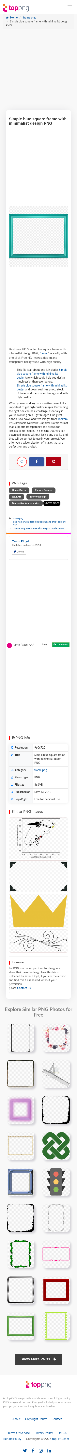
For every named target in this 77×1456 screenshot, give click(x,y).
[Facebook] (36, 461)
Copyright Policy (36, 1419)
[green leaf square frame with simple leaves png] (20, 1253)
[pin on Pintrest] (29, 1029)
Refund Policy (12, 1438)
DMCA (62, 1433)
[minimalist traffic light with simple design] (56, 1181)
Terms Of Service (19, 1433)
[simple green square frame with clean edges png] (20, 1325)
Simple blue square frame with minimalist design (42, 374)
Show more (51, 503)
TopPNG (63, 419)
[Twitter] (25, 1451)
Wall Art (16, 496)
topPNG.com (60, 1438)
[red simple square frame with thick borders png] (56, 1289)
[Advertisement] (38, 71)
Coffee (20, 552)
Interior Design (38, 496)
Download (62, 644)
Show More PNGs (36, 1359)
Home (13, 17)
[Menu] (70, 7)
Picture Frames (43, 490)
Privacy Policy (44, 1433)
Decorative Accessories (25, 503)
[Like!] (22, 462)
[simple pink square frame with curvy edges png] (56, 1253)
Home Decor (19, 490)
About (16, 1419)
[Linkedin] (49, 1451)
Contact (57, 1419)
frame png (29, 17)
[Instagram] (41, 1451)
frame (43, 353)
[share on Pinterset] (53, 461)
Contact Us (24, 988)
